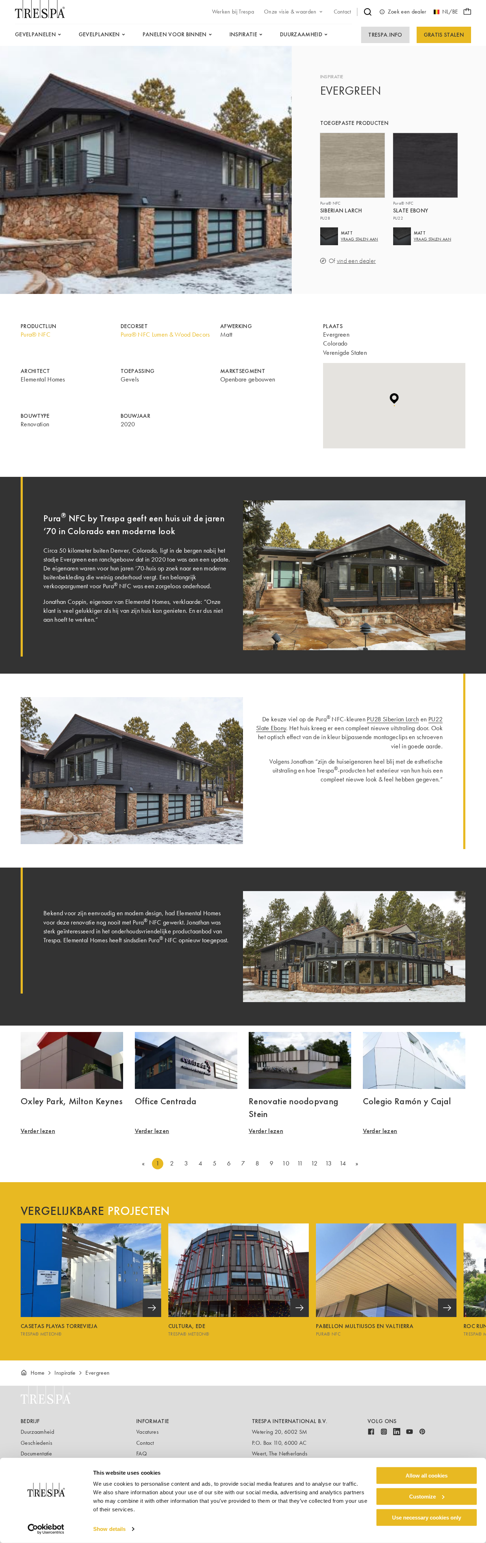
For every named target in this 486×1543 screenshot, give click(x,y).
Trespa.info (385, 34)
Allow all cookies (427, 1476)
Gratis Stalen (444, 34)
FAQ (141, 1453)
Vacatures (147, 1431)
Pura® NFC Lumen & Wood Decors (165, 334)
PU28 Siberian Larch (393, 719)
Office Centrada (166, 1101)
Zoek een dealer (407, 11)
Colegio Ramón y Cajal (407, 1101)
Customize (422, 1497)
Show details (109, 1529)
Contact (145, 1442)
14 (342, 1163)
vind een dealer (356, 261)
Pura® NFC (36, 334)
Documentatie (36, 1453)
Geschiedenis (36, 1442)
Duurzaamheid (37, 1431)
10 (285, 1163)
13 (328, 1163)
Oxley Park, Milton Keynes (71, 1101)
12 (314, 1163)
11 (300, 1163)
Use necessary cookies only (426, 1517)
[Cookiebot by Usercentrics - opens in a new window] (46, 1529)
